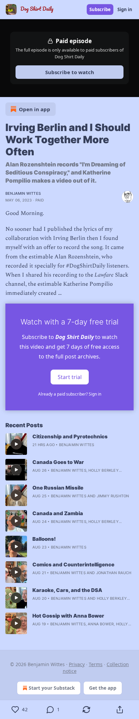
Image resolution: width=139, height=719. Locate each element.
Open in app (34, 109)
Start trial (70, 376)
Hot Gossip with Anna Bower (68, 616)
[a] (16, 444)
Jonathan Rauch (114, 572)
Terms (96, 664)
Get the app (102, 688)
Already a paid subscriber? (69, 394)
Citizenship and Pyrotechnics (70, 436)
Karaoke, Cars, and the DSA (67, 590)
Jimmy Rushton (113, 496)
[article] (69, 444)
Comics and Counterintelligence (73, 564)
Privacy (77, 664)
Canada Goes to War (58, 462)
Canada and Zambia (57, 513)
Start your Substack (52, 688)
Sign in (124, 9)
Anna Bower (101, 624)
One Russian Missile (57, 487)
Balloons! (44, 539)
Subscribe (100, 9)
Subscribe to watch (69, 72)
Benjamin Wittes (23, 193)
